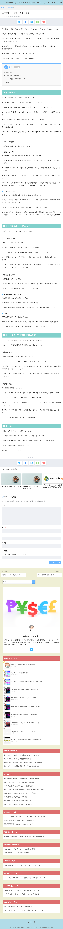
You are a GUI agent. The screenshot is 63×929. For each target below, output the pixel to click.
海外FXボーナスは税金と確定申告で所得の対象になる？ (21, 766)
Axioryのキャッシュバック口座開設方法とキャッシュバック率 (23, 910)
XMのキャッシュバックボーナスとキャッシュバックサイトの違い (24, 789)
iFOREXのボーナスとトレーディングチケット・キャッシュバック (24, 836)
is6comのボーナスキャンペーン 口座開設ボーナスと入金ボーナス (24, 878)
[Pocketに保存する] (43, 22)
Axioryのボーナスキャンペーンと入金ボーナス (18, 906)
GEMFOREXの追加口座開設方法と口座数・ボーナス (20, 820)
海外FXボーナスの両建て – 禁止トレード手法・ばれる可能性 (23, 762)
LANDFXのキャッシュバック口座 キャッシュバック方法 (21, 894)
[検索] (33, 582)
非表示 (17, 67)
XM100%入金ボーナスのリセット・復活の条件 (18, 786)
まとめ (8, 82)
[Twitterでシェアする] (19, 22)
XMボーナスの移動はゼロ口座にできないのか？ (19, 804)
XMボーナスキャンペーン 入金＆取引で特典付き (19, 782)
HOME (32, 922)
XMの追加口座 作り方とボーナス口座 (15, 797)
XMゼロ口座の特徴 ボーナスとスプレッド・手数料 (20, 793)
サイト (4, 543)
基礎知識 (14, 469)
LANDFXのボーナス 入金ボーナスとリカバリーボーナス (21, 890)
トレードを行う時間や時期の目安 (15, 79)
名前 (4, 528)
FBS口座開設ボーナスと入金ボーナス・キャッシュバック (22, 865)
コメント (5, 505)
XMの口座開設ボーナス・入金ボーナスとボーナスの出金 (21, 778)
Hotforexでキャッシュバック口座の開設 (16, 853)
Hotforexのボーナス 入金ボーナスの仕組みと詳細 (19, 849)
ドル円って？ (9, 72)
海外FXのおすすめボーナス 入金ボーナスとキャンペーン (32, 2)
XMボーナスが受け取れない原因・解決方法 (17, 800)
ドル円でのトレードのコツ (13, 75)
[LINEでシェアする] (37, 22)
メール (4, 535)
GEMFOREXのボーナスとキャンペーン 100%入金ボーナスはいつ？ (25, 817)
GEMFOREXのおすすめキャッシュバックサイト (19, 824)
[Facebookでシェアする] (25, 22)
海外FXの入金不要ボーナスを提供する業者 (17, 759)
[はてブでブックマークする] (31, 22)
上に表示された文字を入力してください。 (15, 554)
